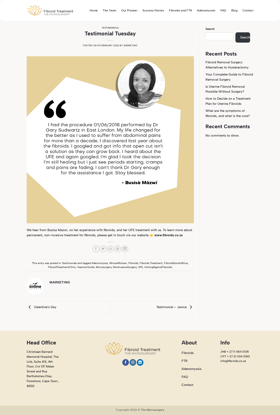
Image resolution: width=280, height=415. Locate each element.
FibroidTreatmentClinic (62, 267)
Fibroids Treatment (151, 263)
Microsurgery (103, 267)
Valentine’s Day (44, 307)
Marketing (130, 45)
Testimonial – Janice (172, 307)
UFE (140, 267)
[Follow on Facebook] (125, 362)
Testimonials (110, 27)
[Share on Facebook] (96, 249)
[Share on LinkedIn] (125, 249)
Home (94, 10)
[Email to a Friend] (110, 249)
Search (210, 29)
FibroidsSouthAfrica (176, 263)
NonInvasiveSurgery (125, 267)
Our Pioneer (129, 10)
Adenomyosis (206, 10)
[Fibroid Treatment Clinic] (50, 10)
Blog (234, 10)
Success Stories (153, 10)
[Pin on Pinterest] (117, 249)
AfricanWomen (118, 263)
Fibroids (133, 263)
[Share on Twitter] (103, 249)
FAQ (223, 10)
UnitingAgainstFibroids (158, 267)
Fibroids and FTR (180, 10)
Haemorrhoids (85, 267)
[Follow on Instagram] (133, 362)
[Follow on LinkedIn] (140, 362)
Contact (247, 10)
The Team (109, 10)
